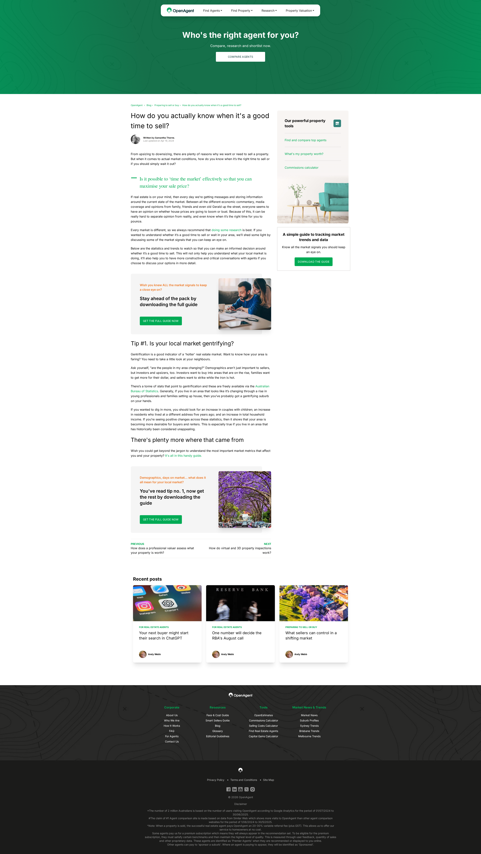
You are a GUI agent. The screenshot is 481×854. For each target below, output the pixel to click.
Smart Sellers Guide (218, 720)
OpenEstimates (263, 715)
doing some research (226, 230)
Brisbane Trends (309, 731)
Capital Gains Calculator (263, 736)
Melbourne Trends (309, 736)
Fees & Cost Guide (217, 715)
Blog (149, 105)
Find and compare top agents (305, 140)
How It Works (172, 725)
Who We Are (171, 720)
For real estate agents (154, 627)
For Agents (171, 736)
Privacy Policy (215, 779)
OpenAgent (137, 105)
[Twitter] (246, 789)
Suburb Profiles (309, 720)
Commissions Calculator (263, 720)
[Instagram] (252, 789)
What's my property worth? (304, 154)
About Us (172, 715)
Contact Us (172, 741)
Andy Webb (154, 654)
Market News (309, 715)
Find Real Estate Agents (263, 731)
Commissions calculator (301, 167)
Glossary (217, 731)
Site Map (268, 779)
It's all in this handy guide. (183, 455)
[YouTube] (240, 789)
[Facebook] (228, 789)
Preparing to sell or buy (166, 105)
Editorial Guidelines (217, 736)
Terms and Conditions (243, 779)
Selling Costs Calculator (263, 725)
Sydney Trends (309, 725)
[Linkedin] (234, 789)
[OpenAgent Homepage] (180, 10)
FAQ (171, 731)
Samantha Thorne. (165, 137)
